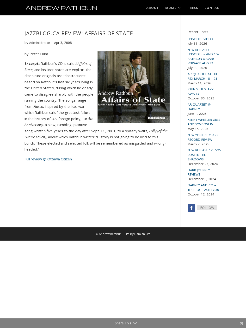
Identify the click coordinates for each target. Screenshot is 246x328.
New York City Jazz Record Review (203, 137)
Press (193, 8)
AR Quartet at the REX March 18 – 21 (203, 76)
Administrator (39, 42)
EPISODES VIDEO (200, 39)
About (152, 8)
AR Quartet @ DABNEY (199, 106)
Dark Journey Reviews (199, 172)
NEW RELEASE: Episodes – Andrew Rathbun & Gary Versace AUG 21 (203, 57)
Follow (207, 207)
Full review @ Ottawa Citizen (48, 159)
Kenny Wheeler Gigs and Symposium (204, 121)
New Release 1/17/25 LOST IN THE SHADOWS (204, 154)
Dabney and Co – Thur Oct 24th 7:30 (203, 187)
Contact (212, 8)
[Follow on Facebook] (191, 208)
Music (171, 8)
